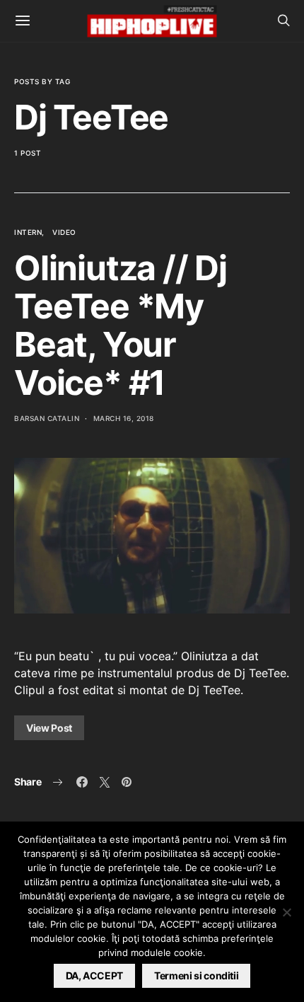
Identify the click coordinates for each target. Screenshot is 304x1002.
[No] (286, 912)
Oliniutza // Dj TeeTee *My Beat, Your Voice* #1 (120, 325)
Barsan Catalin (46, 418)
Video (64, 232)
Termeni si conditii (196, 975)
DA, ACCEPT (95, 975)
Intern (28, 232)
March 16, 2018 (123, 418)
